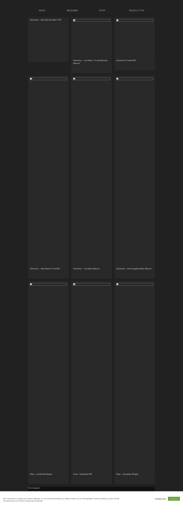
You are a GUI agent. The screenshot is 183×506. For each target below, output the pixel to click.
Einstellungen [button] (160, 499)
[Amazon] (79, 70)
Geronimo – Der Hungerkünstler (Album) (134, 269)
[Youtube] (144, 275)
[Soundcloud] (74, 480)
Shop (102, 10)
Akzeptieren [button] (173, 499)
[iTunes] (122, 275)
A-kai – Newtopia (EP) (82, 474)
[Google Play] (135, 275)
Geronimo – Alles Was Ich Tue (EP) (45, 269)
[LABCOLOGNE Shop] (74, 70)
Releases (72, 10)
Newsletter (136, 10)
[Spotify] (83, 70)
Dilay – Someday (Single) (127, 474)
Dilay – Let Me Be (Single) (41, 474)
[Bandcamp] (87, 70)
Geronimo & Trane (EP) (126, 60)
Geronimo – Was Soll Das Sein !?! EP (45, 20)
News (42, 10)
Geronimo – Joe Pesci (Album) (86, 269)
